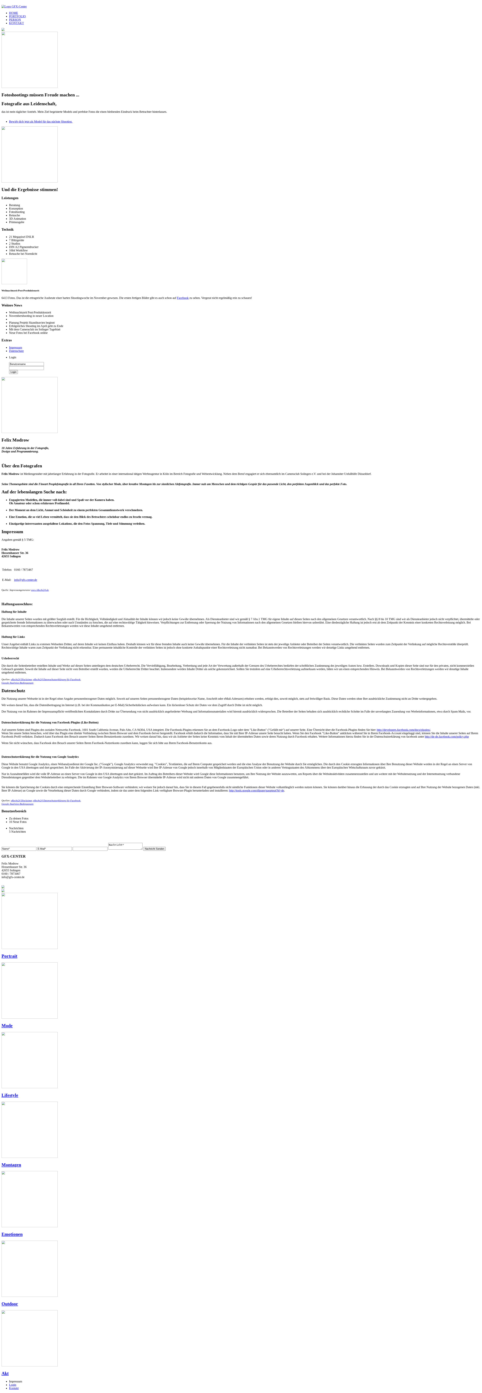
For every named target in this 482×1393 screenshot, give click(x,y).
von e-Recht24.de (40, 590)
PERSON (15, 19)
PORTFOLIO (17, 16)
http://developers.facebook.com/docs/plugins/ (403, 729)
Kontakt (14, 1388)
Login (12, 1384)
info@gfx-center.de (25, 579)
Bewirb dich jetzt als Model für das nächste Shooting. (40, 121)
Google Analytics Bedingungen (18, 682)
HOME (13, 13)
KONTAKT (16, 23)
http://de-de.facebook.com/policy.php (447, 736)
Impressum (15, 347)
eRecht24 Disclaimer (21, 679)
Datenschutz (16, 350)
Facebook (183, 297)
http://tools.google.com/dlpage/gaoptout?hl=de (256, 790)
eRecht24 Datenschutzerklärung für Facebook (56, 679)
